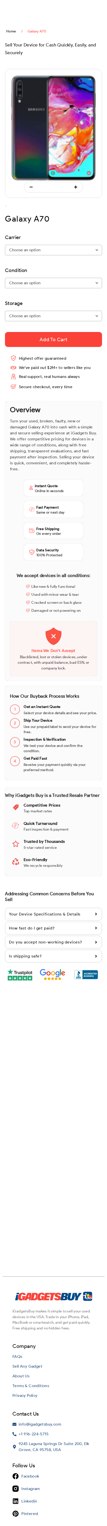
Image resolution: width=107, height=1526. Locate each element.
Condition (16, 270)
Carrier (13, 237)
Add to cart (53, 339)
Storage (14, 303)
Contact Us (25, 1414)
